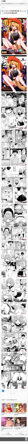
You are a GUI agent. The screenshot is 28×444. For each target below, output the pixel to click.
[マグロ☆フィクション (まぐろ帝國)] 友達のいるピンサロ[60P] (7, 428)
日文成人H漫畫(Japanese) (9, 3)
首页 (3, 3)
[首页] (26, 434)
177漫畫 (3, 1)
